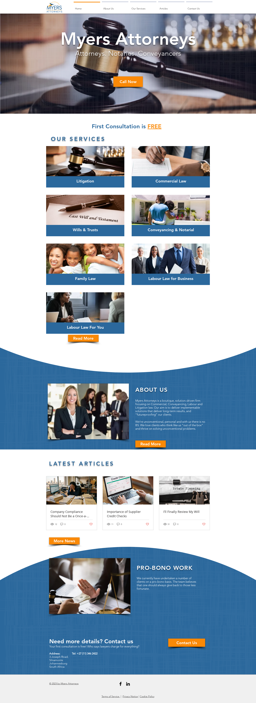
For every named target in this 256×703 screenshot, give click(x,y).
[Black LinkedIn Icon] (128, 683)
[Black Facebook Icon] (120, 683)
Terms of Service (111, 696)
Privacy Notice (130, 696)
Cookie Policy (147, 696)
